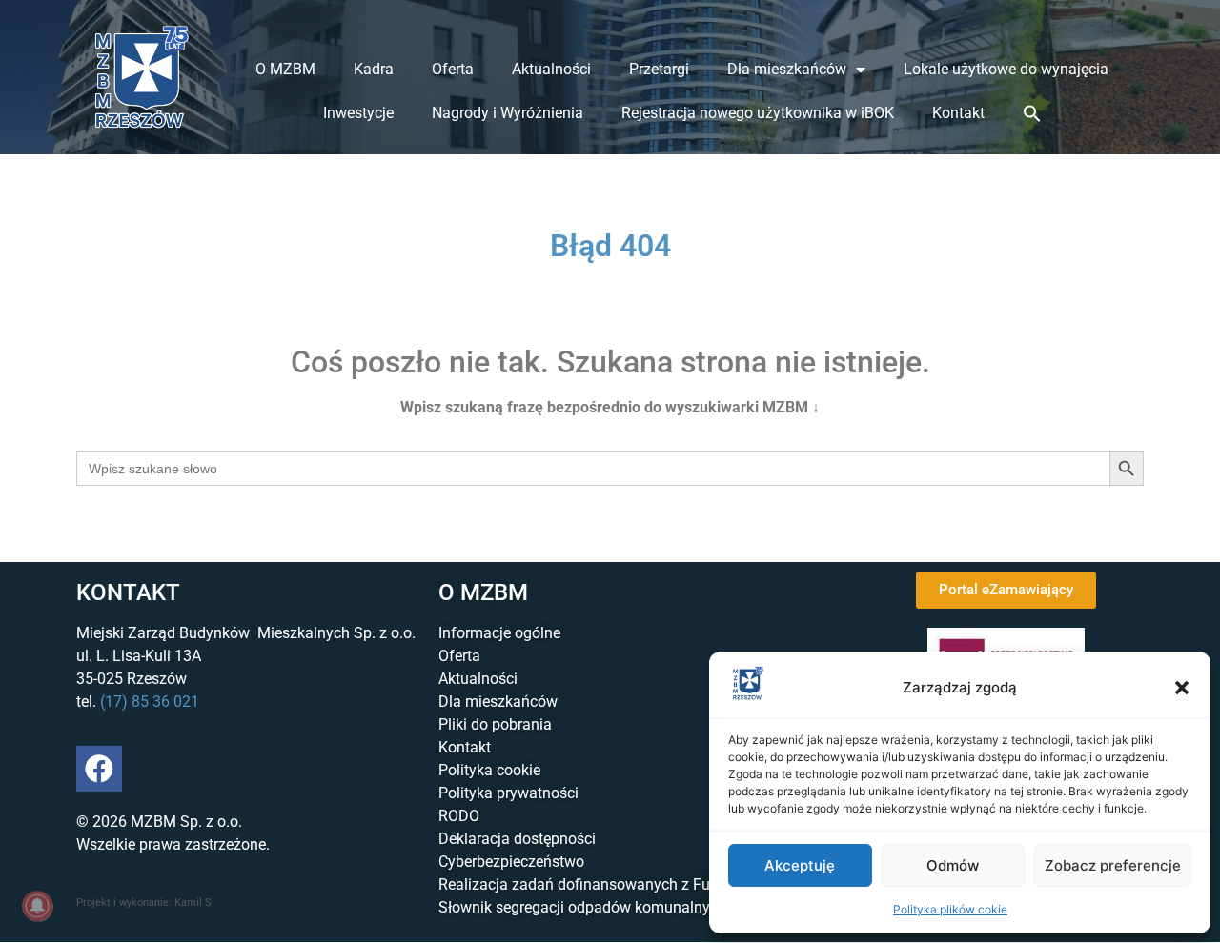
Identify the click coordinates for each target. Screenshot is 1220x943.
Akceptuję (799, 865)
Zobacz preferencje (1113, 865)
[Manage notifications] (37, 906)
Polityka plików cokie (950, 909)
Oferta (453, 69)
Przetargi (659, 69)
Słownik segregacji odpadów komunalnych (582, 907)
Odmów (952, 865)
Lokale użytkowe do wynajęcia (1006, 69)
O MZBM (285, 69)
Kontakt (958, 113)
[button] (1181, 687)
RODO (458, 816)
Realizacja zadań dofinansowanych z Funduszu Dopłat (623, 884)
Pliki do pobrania (495, 724)
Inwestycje (358, 113)
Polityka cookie (489, 770)
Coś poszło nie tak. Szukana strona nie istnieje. (610, 362)
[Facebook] (99, 769)
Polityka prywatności (508, 793)
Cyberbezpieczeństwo (511, 862)
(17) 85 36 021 (149, 701)
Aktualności (551, 69)
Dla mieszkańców (786, 69)
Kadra (374, 69)
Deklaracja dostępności (517, 839)
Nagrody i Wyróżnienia (507, 113)
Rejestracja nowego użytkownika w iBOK (757, 113)
